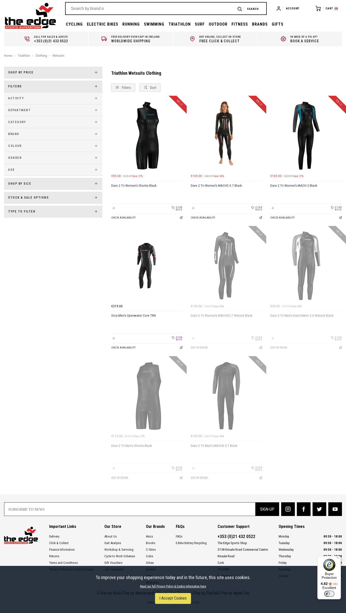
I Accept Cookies (173, 598)
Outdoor (218, 24)
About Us (110, 536)
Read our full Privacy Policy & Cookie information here (173, 586)
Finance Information (62, 549)
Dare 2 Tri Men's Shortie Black (131, 446)
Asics (149, 536)
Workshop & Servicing (118, 549)
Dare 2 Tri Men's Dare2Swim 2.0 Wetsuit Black (301, 315)
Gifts (277, 24)
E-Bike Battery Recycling (191, 543)
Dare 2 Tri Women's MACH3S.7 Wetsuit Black (221, 315)
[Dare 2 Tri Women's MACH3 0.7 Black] (226, 135)
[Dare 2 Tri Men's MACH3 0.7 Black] (226, 396)
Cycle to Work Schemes (119, 556)
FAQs (179, 536)
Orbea (150, 563)
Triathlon (179, 24)
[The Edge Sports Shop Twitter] (319, 509)
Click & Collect (59, 543)
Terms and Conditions (63, 563)
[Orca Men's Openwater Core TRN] (147, 265)
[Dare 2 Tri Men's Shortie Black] (147, 396)
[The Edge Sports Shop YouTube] (335, 509)
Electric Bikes (102, 24)
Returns (54, 556)
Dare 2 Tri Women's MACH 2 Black (293, 185)
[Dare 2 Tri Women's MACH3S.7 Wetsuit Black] (226, 265)
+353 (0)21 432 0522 (236, 536)
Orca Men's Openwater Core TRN (133, 315)
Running (131, 24)
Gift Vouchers (113, 563)
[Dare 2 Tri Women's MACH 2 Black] (306, 135)
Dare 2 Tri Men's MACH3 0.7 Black (214, 446)
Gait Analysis (112, 543)
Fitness (240, 24)
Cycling (74, 24)
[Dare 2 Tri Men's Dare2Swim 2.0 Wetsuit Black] (306, 265)
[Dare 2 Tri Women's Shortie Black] (147, 135)
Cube (149, 556)
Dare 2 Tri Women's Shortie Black (134, 185)
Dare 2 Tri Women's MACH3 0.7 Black (216, 185)
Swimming (154, 24)
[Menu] (338, 559)
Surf (200, 24)
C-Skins (151, 549)
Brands (260, 24)
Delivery (54, 536)
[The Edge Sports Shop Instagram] (288, 509)
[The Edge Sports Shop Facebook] (304, 509)
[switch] (329, 594)
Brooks (150, 543)
